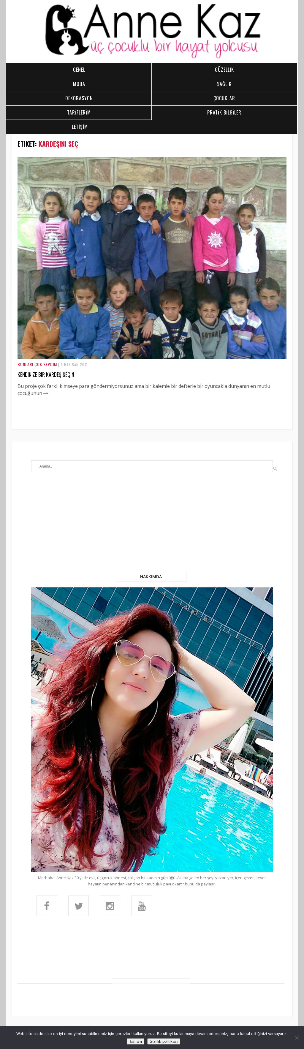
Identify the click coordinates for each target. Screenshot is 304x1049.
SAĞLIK (224, 83)
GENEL (79, 69)
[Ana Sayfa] (151, 57)
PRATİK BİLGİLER (224, 112)
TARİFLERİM (79, 112)
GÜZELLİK (224, 69)
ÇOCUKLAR (224, 98)
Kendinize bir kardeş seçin (46, 374)
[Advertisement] (152, 527)
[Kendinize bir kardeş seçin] (152, 357)
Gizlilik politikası (164, 1041)
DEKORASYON (79, 98)
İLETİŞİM (79, 126)
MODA (79, 83)
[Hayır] (297, 1038)
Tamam (135, 1041)
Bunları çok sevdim (37, 364)
